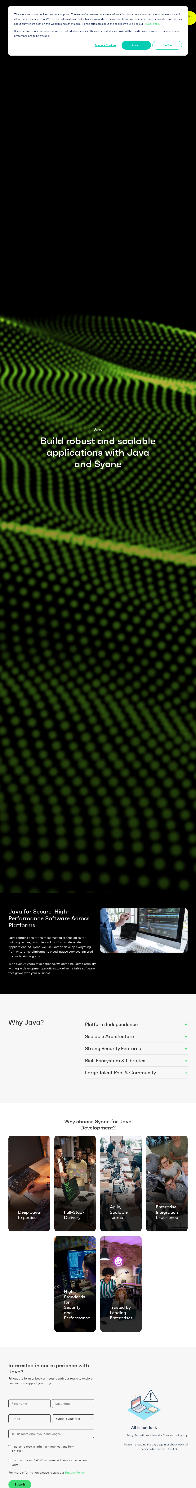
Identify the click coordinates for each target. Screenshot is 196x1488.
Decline (167, 45)
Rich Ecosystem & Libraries (136, 1060)
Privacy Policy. (152, 23)
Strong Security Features (136, 1048)
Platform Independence (136, 1024)
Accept (136, 45)
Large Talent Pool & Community (136, 1072)
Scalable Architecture (136, 1036)
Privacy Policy (74, 1472)
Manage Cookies (105, 45)
